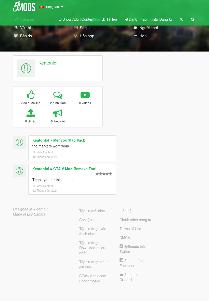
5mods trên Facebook (131, 263)
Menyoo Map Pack (69, 140)
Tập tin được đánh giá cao (94, 264)
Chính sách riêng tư (135, 219)
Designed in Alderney (30, 208)
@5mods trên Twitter (133, 249)
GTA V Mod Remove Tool (74, 168)
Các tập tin (88, 219)
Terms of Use (130, 228)
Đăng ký (165, 19)
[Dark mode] (181, 19)
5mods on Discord (130, 277)
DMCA (125, 237)
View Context (44, 152)
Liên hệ (126, 210)
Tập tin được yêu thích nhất (92, 231)
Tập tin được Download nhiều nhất (92, 247)
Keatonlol (47, 62)
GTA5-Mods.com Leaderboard (92, 278)
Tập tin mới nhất (92, 210)
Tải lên (111, 19)
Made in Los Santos (29, 214)
